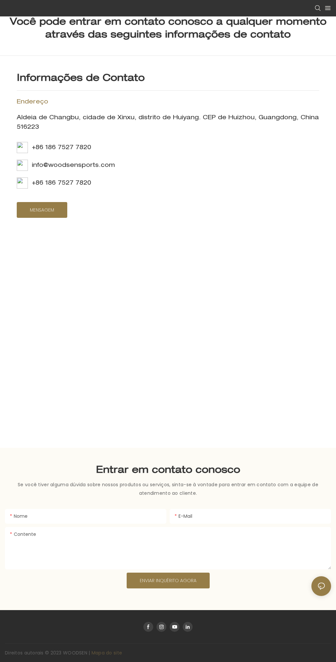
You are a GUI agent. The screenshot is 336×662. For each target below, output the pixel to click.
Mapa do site (107, 653)
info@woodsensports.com (71, 166)
